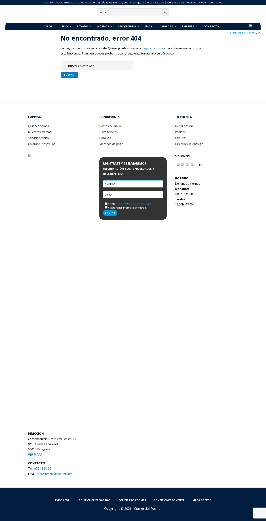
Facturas (181, 138)
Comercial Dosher (28, 13)
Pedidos (180, 132)
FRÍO (65, 26)
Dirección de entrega (189, 144)
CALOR (48, 26)
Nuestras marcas (39, 132)
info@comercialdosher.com (54, 474)
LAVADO (82, 26)
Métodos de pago (111, 144)
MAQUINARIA (127, 26)
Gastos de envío (110, 126)
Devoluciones (108, 132)
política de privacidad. (140, 203)
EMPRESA (188, 26)
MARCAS (167, 26)
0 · (245, 32)
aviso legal (121, 203)
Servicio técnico (38, 138)
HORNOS (103, 26)
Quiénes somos (38, 126)
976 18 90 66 (155, 2)
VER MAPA (35, 455)
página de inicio (152, 48)
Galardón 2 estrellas (41, 144)
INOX (148, 26)
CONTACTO (211, 26)
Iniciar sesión (184, 126)
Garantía (105, 138)
